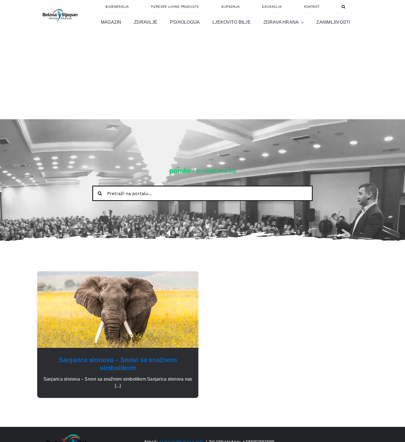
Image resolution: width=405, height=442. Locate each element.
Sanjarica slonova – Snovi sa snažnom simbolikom (118, 364)
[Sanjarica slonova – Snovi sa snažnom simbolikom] (117, 274)
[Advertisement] (202, 77)
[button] (343, 6)
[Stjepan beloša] (59, 6)
